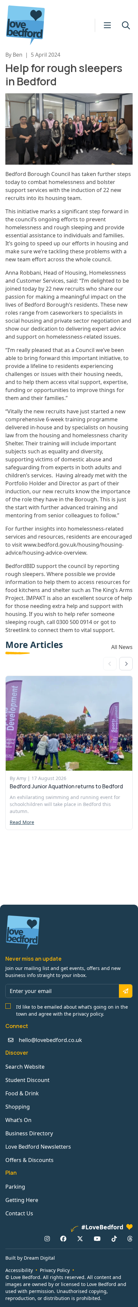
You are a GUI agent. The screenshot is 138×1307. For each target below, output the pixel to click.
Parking (15, 1186)
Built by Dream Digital (30, 1258)
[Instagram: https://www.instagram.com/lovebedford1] (47, 1239)
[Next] (126, 663)
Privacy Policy (55, 1270)
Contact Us (19, 1213)
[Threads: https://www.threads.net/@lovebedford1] (130, 1239)
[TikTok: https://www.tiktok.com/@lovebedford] (114, 1239)
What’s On (18, 1120)
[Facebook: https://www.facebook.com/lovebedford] (63, 1239)
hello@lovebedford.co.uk (50, 1040)
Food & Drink (22, 1093)
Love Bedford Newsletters (38, 1146)
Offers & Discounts (29, 1160)
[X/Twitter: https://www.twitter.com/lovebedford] (80, 1239)
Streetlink (18, 630)
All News (122, 647)
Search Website (25, 1066)
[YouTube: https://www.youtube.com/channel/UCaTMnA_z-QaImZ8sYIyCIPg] (97, 1239)
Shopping (17, 1106)
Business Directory (29, 1133)
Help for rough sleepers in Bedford (63, 75)
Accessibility (19, 1270)
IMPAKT (35, 598)
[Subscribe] (125, 991)
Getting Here (21, 1200)
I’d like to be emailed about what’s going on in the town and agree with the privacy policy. (72, 1010)
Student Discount (27, 1080)
